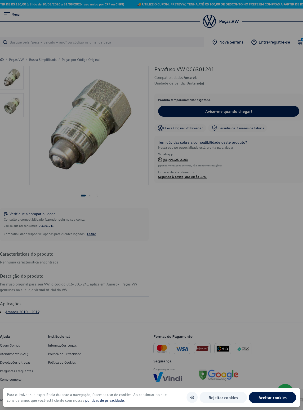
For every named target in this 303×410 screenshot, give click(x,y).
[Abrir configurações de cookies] (192, 397)
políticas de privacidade (104, 400)
